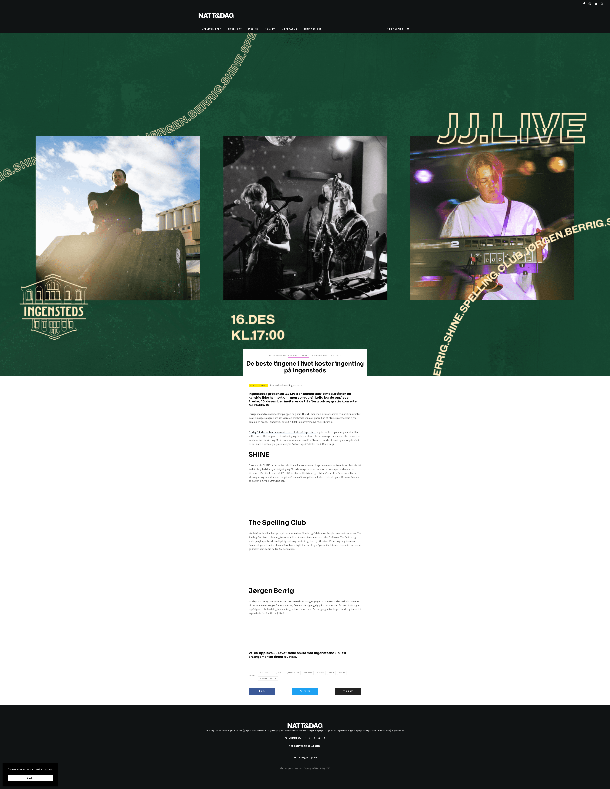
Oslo (332, 673)
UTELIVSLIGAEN (212, 29)
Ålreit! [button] (30, 778)
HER (292, 657)
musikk (321, 673)
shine (342, 673)
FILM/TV (269, 29)
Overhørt (235, 29)
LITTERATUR (289, 29)
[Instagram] (590, 3)
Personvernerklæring (305, 746)
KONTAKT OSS (313, 29)
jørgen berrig (293, 673)
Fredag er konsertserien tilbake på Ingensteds (282, 432)
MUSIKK (253, 29)
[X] (309, 738)
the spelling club (268, 678)
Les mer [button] (48, 769)
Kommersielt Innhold (298, 355)
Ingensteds (266, 673)
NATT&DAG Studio (277, 355)
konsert (308, 673)
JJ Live (279, 673)
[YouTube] (596, 3)
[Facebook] (584, 3)
